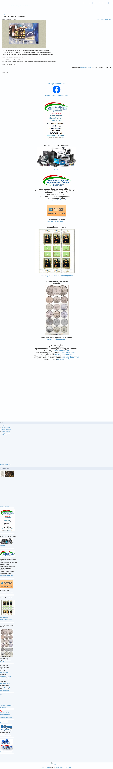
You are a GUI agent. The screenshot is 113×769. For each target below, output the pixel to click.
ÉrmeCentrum (68, 767)
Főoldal (3, 425)
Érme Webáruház (46, 767)
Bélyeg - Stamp (20, 5)
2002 (7, 14)
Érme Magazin (59, 767)
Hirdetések (105, 2)
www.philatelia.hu (64, 359)
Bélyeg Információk (97, 2)
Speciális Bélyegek (88, 2)
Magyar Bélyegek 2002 (106, 19)
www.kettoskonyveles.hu (56, 221)
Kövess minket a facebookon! (56, 96)
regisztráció (83, 67)
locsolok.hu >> (3, 707)
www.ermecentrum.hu (63, 354)
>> (56, 339)
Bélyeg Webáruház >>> (57, 84)
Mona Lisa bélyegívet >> (6, 619)
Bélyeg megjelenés (6, 429)
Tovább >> (56, 169)
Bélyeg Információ (6, 433)
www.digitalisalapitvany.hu (56, 200)
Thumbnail (108, 67)
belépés (90, 67)
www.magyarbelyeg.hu (70, 358)
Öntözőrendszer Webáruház (7, 705)
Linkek (110, 2)
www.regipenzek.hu (71, 356)
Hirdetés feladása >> (5, 464)
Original (101, 67)
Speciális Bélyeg (6, 427)
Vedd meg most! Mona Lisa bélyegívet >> (56, 276)
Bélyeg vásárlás (4, 721)
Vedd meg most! (4, 617)
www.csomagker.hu (61, 350)
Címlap (3, 14)
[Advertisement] (56, 10)
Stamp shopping (4, 722)
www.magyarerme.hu (69, 352)
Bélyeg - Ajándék (6, 431)
